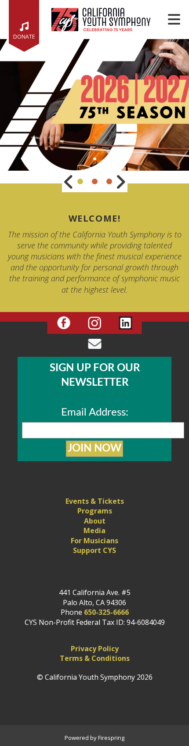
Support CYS (94, 550)
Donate (24, 36)
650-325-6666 (106, 612)
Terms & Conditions (95, 658)
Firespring (111, 738)
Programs (94, 511)
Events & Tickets (94, 501)
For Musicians (94, 540)
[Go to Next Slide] (120, 181)
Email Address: (94, 412)
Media (94, 530)
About (94, 521)
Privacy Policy (95, 648)
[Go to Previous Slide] (69, 181)
